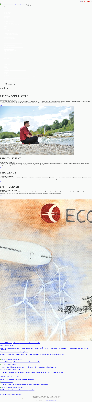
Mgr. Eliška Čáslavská (7, 12)
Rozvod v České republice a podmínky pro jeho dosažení (13, 68)
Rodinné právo (6, 58)
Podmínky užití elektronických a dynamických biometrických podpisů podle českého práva (28, 367)
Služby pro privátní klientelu (8, 53)
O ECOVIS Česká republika (8, 23)
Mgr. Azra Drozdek (7, 18)
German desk (6, 72)
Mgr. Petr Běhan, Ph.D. (8, 17)
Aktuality (28, 5)
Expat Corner (6, 66)
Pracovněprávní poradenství (8, 55)
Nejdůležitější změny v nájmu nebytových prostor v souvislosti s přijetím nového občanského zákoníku (32, 372)
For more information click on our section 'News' (11, 394)
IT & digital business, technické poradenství (11, 35)
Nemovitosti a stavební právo (9, 37)
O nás (5, 6)
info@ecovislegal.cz (51, 400)
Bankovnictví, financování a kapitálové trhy (11, 34)
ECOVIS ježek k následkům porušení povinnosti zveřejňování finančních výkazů (24, 385)
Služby (5, 26)
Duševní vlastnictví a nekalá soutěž (10, 50)
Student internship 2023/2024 (9, 21)
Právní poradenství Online (8, 81)
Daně (5, 51)
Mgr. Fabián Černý (7, 16)
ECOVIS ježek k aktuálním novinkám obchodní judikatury (17, 390)
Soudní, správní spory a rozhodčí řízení (10, 33)
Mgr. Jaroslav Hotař (7, 13)
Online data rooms (7, 39)
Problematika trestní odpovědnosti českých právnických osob (19, 379)
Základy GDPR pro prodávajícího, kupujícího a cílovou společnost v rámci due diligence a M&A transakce (32, 354)
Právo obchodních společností (9, 30)
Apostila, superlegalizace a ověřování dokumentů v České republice (15, 70)
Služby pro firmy (6, 28)
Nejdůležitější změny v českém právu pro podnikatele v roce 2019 (20, 343)
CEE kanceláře (6, 75)
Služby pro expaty (7, 64)
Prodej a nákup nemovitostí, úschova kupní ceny (12, 59)
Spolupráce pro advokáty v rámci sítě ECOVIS (11, 24)
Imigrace (5, 67)
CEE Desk (5, 73)
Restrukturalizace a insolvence (9, 49)
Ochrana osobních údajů (9, 84)
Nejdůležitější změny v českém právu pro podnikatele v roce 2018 (20, 362)
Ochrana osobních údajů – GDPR (9, 38)
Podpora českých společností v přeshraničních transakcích (13, 47)
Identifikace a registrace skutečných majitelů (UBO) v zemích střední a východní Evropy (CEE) (19, 76)
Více (1, 105)
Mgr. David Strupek (7, 14)
